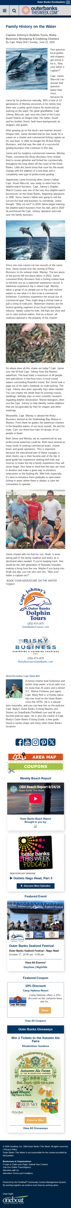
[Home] (40, 10)
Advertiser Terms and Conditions (18, 1173)
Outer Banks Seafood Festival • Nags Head (34, 950)
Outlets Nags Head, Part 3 (32, 878)
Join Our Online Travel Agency (17, 1167)
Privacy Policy (10, 1149)
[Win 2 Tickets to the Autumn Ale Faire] (35, 1080)
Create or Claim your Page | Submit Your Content (25, 1164)
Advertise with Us (11, 1170)
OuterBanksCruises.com (35, 627)
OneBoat (22, 1182)
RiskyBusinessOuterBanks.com (35, 661)
